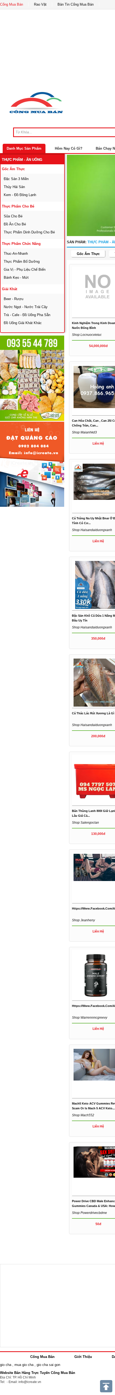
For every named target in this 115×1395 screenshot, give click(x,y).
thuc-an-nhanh (16, 254)
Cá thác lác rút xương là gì (93, 713)
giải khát (9, 289)
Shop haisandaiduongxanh (92, 530)
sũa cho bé (13, 216)
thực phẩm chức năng (21, 244)
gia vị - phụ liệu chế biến (24, 270)
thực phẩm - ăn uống (22, 160)
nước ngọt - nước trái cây (26, 307)
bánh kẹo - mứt (16, 278)
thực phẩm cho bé (18, 206)
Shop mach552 (83, 1115)
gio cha (5, 1365)
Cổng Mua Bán (11, 4)
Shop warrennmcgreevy (89, 1017)
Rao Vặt (40, 4)
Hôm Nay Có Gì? (68, 148)
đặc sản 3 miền (16, 179)
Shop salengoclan (85, 822)
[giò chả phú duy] (32, 378)
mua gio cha (23, 1365)
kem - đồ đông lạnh (20, 195)
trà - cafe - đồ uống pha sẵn (27, 315)
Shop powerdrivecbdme (89, 1213)
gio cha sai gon (48, 1365)
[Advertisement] (33, 541)
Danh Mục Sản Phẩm (24, 148)
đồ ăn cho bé (15, 224)
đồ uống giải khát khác (23, 323)
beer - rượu (13, 299)
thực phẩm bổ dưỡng (22, 262)
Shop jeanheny (83, 920)
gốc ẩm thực (13, 169)
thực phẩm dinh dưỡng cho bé (29, 232)
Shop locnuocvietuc (87, 335)
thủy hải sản (14, 187)
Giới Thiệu (83, 1357)
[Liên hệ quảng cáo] (32, 464)
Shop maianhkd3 (84, 432)
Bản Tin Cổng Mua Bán (75, 4)
